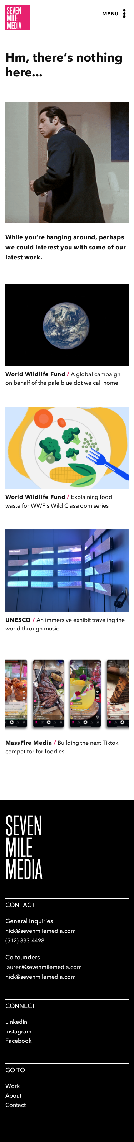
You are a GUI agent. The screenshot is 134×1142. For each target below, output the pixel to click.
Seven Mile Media (24, 847)
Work (12, 1085)
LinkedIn (16, 1021)
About (13, 1095)
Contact (15, 1104)
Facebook (18, 1040)
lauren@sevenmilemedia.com (43, 966)
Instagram (18, 1031)
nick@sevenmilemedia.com (40, 930)
